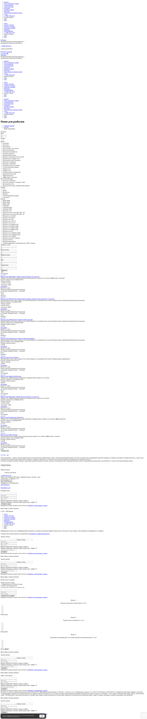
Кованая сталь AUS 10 (9, 221)
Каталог (6, 2)
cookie (10, 715)
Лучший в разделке (8, 153)
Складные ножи (8, 6)
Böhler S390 (6, 204)
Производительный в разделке (12, 160)
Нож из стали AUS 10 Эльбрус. (10, 357)
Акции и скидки (9, 25)
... (6, 455)
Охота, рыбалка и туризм (11, 3)
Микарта (5, 194)
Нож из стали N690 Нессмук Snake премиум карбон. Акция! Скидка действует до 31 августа (28, 299)
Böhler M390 (6, 200)
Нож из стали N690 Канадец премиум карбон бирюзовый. (18, 338)
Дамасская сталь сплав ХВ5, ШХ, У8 (13, 214)
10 (8, 455)
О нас (5, 14)
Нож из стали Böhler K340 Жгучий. (11, 376)
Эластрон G (6, 197)
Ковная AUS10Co (8, 239)
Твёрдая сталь (7, 169)
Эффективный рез (8, 175)
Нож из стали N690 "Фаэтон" (9, 434)
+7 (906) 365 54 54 (9, 16)
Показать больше (5, 465)
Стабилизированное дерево (11, 167)
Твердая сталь (7, 170)
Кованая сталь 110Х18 (9, 216)
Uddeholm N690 (7, 209)
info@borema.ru (8, 31)
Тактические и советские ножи (13, 13)
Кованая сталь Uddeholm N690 (11, 233)
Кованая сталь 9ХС (8, 219)
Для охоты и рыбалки (9, 180)
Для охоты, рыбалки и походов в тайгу (14, 182)
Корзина (3, 51)
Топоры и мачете (9, 9)
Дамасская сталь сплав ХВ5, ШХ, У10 (14, 212)
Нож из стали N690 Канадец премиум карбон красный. (17, 319)
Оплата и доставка (9, 26)
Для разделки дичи (8, 184)
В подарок (6, 143)
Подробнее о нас (5, 487)
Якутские (7, 11)
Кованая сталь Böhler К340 (10, 229)
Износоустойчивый (8, 150)
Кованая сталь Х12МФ (9, 236)
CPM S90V (6, 205)
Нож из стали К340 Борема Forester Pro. (12, 417)
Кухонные (7, 8)
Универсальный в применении (12, 172)
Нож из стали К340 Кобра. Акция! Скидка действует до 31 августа (20, 276)
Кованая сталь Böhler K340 (10, 224)
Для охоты (6, 145)
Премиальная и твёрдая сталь (11, 158)
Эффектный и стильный (10, 177)
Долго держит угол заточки (11, 148)
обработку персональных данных (37, 505)
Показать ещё (5, 450)
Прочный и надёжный (9, 162)
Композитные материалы (10, 152)
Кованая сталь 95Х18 (9, 217)
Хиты (5, 23)
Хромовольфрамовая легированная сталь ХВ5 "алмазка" (19, 243)
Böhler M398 (6, 202)
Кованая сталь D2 (8, 231)
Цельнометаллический (9, 174)
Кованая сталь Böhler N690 (10, 226)
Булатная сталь (7, 211)
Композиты (6, 192)
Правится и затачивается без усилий (13, 157)
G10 (4, 189)
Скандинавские (8, 5)
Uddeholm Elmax (7, 207)
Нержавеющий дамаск (9, 241)
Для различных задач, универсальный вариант (16, 185)
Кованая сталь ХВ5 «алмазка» (11, 238)
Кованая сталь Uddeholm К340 (11, 234)
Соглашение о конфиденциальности (39, 534)
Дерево (5, 190)
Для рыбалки (6, 146)
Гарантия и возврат (9, 28)
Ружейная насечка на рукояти (11, 165)
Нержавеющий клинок (9, 155)
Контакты (7, 29)
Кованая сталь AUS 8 (9, 222)
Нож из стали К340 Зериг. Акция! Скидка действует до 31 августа (20, 396)
